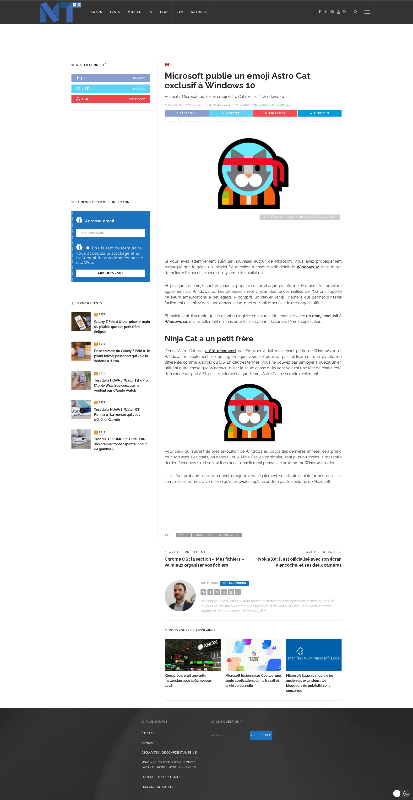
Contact (148, 742)
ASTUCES (199, 12)
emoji (245, 105)
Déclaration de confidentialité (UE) (169, 752)
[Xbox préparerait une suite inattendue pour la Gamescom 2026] (193, 655)
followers (139, 78)
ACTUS (96, 12)
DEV (180, 12)
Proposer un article (157, 787)
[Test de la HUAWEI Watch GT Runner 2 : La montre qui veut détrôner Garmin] (81, 409)
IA (150, 12)
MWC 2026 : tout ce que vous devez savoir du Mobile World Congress (168, 765)
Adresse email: (100, 221)
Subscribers (137, 99)
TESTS (115, 12)
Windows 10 (281, 105)
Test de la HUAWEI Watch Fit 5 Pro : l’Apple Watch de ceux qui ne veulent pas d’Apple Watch (121, 385)
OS (169, 64)
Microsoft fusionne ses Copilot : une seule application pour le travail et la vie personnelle (253, 680)
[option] (193, 663)
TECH (164, 12)
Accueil (171, 96)
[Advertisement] (92, 39)
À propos (148, 733)
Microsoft (261, 105)
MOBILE (134, 12)
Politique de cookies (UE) (160, 777)
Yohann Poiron (191, 105)
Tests (100, 314)
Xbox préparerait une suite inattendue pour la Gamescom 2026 (188, 680)
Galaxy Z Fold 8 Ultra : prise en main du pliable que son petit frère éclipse (122, 327)
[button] (402, 793)
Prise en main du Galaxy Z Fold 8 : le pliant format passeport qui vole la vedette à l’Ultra (122, 356)
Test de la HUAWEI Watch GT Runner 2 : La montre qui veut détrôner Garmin (117, 415)
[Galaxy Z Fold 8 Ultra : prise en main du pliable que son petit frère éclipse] (81, 321)
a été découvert (220, 351)
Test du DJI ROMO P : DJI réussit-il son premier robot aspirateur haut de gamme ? (120, 444)
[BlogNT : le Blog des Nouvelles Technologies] (60, 11)
